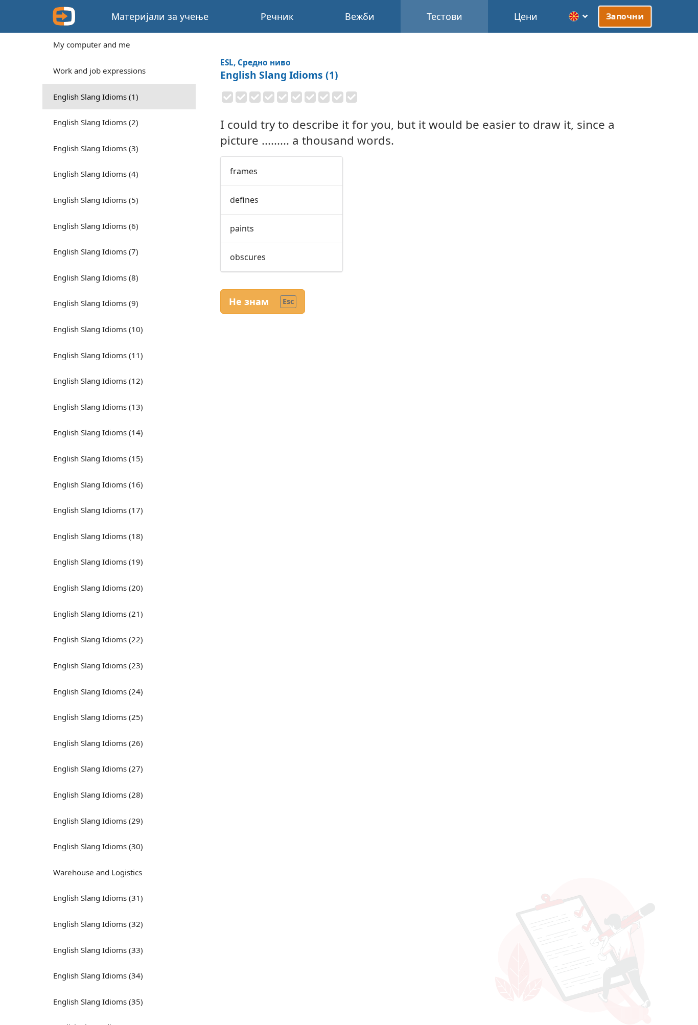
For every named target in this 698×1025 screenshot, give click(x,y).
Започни (625, 16)
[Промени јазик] (578, 16)
